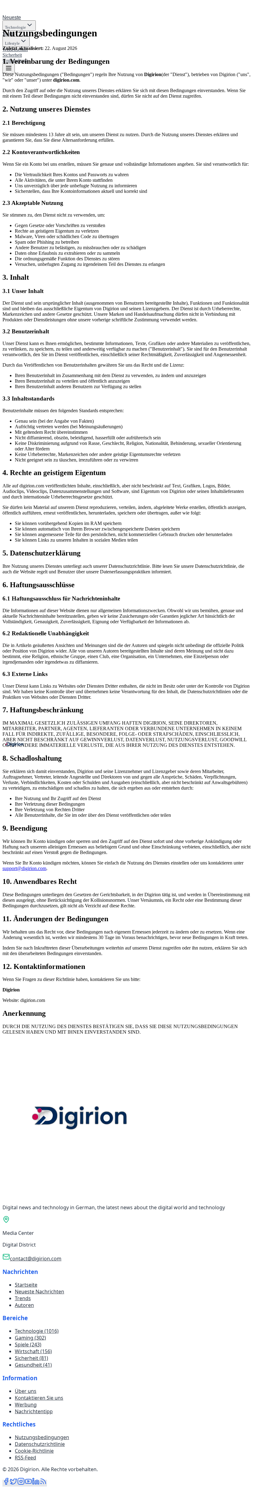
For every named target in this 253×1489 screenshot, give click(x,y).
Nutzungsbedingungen (42, 1437)
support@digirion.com (24, 868)
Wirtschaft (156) (33, 1351)
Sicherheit (12, 55)
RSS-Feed (25, 1457)
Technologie (15, 27)
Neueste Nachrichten (39, 1291)
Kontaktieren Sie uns (39, 1397)
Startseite (26, 1284)
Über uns (25, 1391)
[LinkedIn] (35, 1483)
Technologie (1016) (37, 1331)
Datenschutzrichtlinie (40, 1444)
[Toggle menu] (8, 68)
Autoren (24, 1305)
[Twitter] (13, 1483)
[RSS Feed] (43, 1483)
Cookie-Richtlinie (34, 1450)
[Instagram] (21, 1483)
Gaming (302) (30, 1337)
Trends (23, 1298)
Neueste (11, 17)
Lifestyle (12, 43)
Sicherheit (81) (31, 1358)
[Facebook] (6, 1483)
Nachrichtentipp (34, 1411)
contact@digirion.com (35, 1258)
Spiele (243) (28, 1344)
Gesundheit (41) (33, 1364)
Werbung (26, 1404)
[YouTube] (28, 1483)
